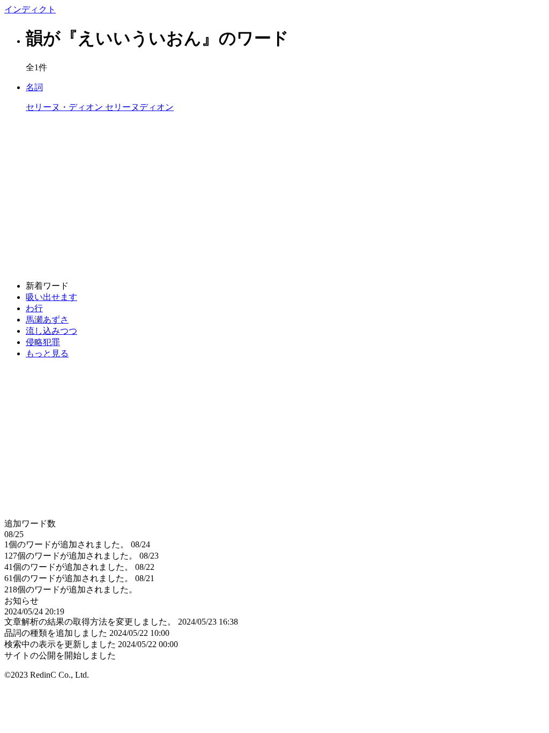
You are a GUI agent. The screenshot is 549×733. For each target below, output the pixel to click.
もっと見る (47, 353)
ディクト (30, 9)
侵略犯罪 (43, 342)
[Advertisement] (274, 197)
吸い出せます (51, 297)
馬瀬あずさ (47, 319)
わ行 (34, 308)
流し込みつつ (51, 330)
